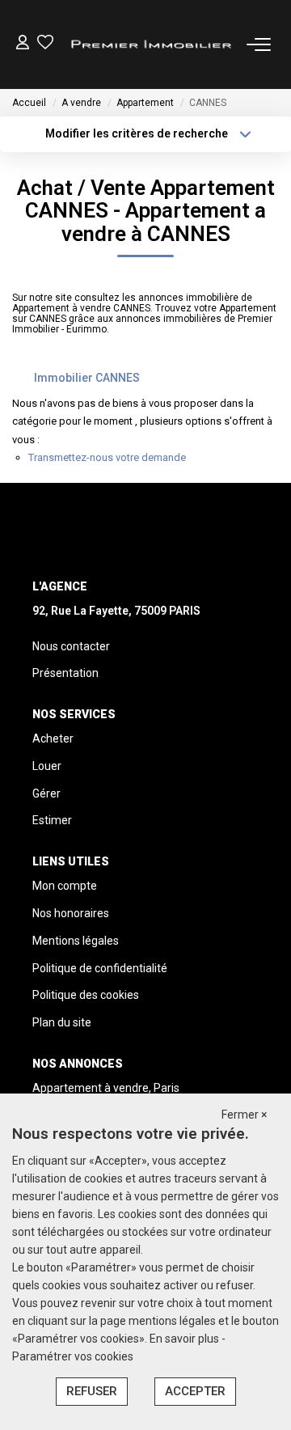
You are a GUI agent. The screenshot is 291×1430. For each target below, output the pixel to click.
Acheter (53, 738)
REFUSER (91, 1391)
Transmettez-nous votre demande (107, 457)
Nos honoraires (70, 913)
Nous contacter (71, 646)
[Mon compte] (22, 44)
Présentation (65, 672)
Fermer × (244, 1114)
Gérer (46, 793)
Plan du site (61, 1022)
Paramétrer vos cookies (72, 1356)
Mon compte (64, 885)
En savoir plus (185, 1338)
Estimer (52, 820)
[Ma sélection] (45, 44)
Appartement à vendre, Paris (105, 1087)
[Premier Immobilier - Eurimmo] (149, 44)
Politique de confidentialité (99, 968)
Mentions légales (75, 940)
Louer (46, 765)
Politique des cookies (85, 994)
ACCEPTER (195, 1391)
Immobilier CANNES (87, 377)
